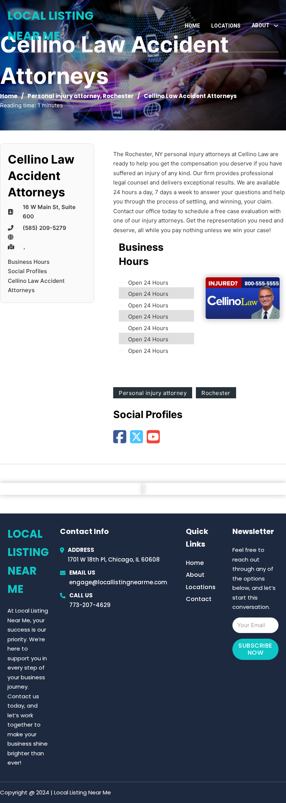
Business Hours (29, 261)
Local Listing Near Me (50, 25)
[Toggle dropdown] (276, 25)
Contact (199, 599)
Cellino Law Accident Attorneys (36, 285)
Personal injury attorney (64, 96)
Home (192, 26)
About (195, 574)
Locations (226, 26)
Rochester (118, 96)
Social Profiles (27, 271)
